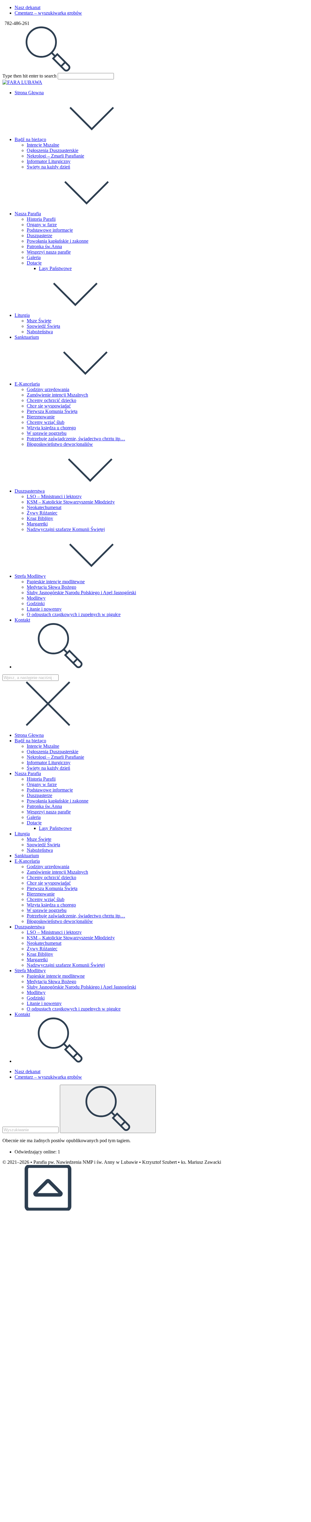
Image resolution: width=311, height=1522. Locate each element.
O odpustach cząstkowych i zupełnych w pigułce (74, 1008)
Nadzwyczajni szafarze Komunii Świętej (66, 965)
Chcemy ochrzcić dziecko (51, 877)
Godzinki (36, 997)
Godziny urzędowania (48, 866)
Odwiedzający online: (36, 1151)
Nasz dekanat (27, 7)
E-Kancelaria (27, 861)
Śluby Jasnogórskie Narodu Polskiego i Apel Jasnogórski (81, 987)
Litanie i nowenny (44, 1003)
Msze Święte (39, 839)
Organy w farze (42, 784)
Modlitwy (36, 992)
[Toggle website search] (60, 666)
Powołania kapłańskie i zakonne (57, 800)
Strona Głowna (29, 735)
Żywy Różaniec (42, 948)
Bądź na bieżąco (30, 740)
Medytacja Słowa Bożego (51, 981)
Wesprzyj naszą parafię (49, 811)
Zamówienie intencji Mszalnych (57, 872)
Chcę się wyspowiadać (49, 883)
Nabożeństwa (40, 850)
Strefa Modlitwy (30, 970)
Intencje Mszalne (43, 746)
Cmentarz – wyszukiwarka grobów (48, 13)
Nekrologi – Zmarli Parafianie (55, 757)
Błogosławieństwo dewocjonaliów (60, 921)
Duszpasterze (39, 795)
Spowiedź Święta (43, 844)
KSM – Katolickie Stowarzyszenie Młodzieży (71, 937)
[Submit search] (108, 1109)
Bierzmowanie (41, 893)
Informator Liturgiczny (48, 762)
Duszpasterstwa (30, 926)
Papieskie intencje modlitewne (56, 976)
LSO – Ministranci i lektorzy (54, 932)
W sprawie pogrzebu (47, 910)
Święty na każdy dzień (48, 768)
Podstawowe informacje (50, 789)
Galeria (34, 817)
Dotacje (34, 822)
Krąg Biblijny (40, 954)
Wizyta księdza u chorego (51, 904)
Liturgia (22, 833)
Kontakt (22, 1014)
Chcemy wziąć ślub (45, 899)
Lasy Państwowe (55, 828)
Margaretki (37, 959)
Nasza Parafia (28, 773)
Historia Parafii (41, 779)
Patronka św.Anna (44, 806)
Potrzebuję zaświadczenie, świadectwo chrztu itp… (76, 915)
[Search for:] (48, 70)
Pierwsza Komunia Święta (52, 888)
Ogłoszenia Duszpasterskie (52, 751)
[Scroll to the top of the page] (48, 1209)
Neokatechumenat (44, 943)
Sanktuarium (27, 855)
